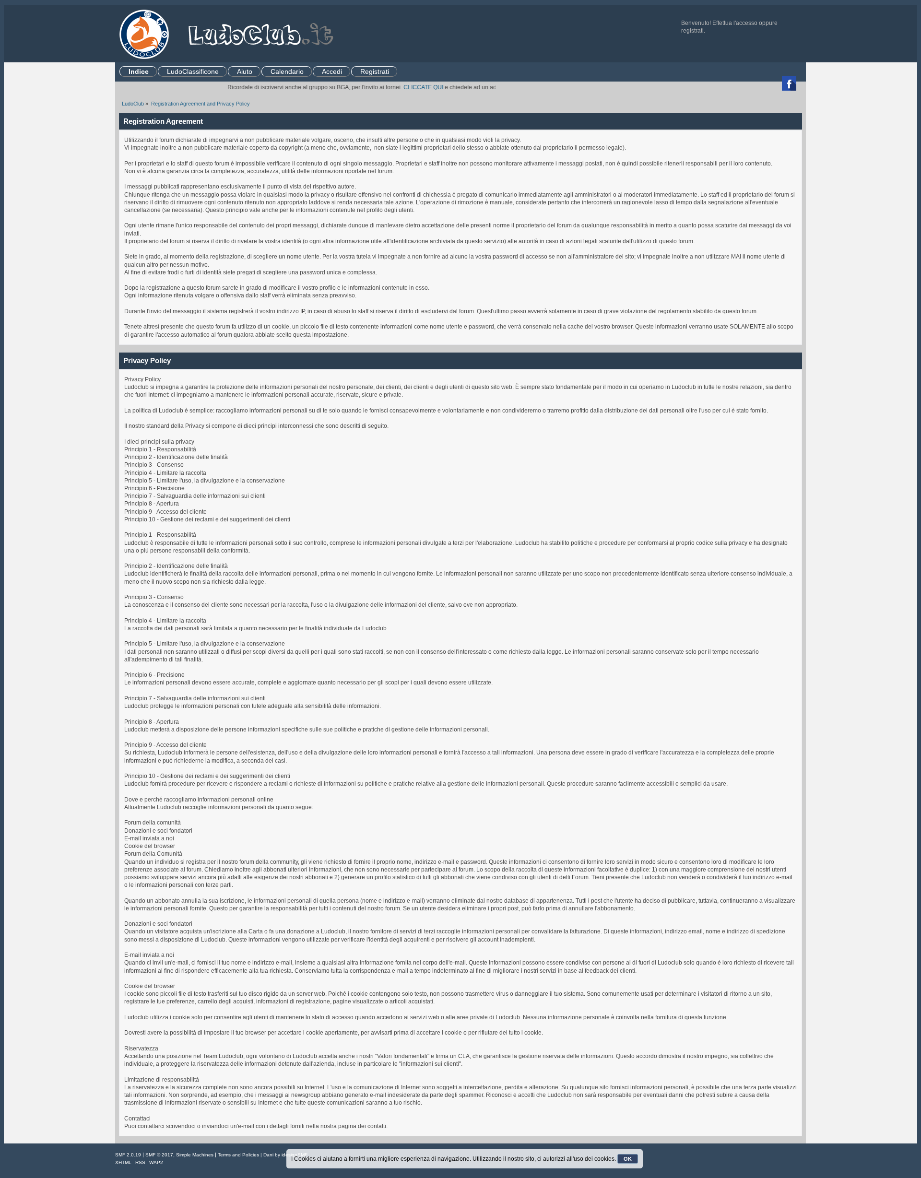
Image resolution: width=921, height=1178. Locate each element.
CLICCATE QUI (401, 87)
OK (628, 1159)
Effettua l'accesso (734, 23)
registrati (692, 30)
